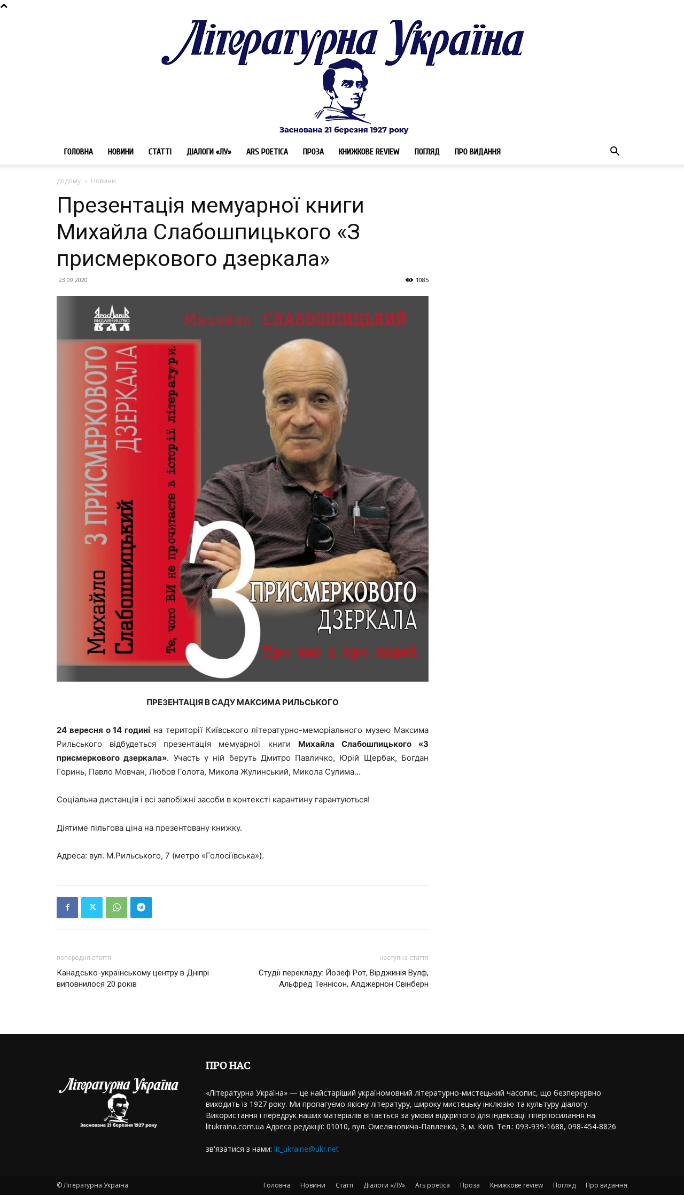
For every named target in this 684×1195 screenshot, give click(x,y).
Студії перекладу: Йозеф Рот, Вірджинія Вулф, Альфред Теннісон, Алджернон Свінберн (344, 978)
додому (69, 180)
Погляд (427, 152)
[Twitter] (92, 907)
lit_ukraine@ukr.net (306, 1149)
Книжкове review (369, 152)
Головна (78, 152)
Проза (313, 152)
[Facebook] (67, 907)
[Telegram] (141, 907)
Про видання (478, 152)
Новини (121, 152)
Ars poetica (267, 152)
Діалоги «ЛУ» (208, 152)
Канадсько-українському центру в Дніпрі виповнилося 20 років (133, 978)
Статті (160, 152)
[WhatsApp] (116, 907)
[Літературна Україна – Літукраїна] (342, 75)
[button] (614, 152)
